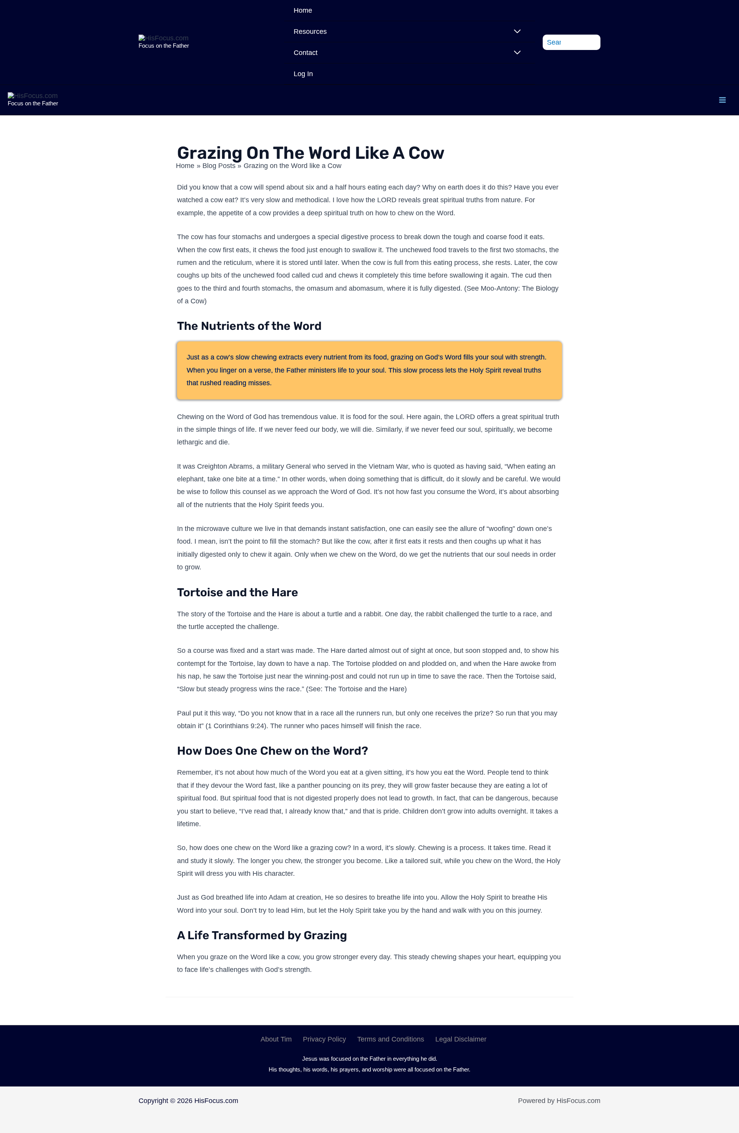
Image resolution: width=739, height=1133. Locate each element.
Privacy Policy (324, 1039)
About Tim (276, 1039)
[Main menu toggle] (722, 100)
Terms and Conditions (390, 1039)
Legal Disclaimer (461, 1039)
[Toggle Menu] (517, 31)
